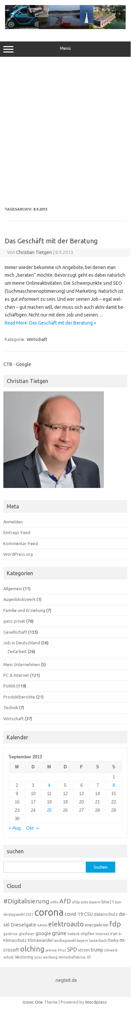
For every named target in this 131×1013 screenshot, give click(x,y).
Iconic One (33, 1002)
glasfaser (27, 934)
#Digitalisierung (26, 901)
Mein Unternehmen (21, 664)
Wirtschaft (37, 339)
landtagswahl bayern (71, 940)
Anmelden (13, 521)
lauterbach (98, 940)
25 (49, 810)
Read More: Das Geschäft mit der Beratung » (50, 323)
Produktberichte (19, 696)
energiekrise (96, 924)
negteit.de (66, 980)
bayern (95, 902)
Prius (62, 950)
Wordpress (96, 1002)
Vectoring (24, 957)
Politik (9, 685)
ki (120, 934)
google (43, 933)
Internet (102, 934)
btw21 (108, 901)
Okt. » (32, 828)
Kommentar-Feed (20, 543)
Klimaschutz (15, 940)
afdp (76, 902)
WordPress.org (18, 554)
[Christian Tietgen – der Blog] (65, 27)
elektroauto (66, 924)
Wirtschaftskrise (72, 957)
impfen (87, 933)
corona (49, 912)
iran (114, 933)
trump (97, 950)
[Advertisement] (65, 132)
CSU (88, 914)
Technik (10, 707)
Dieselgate (23, 924)
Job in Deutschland (21, 642)
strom (84, 949)
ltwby (113, 940)
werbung (50, 957)
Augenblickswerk (19, 599)
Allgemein (12, 588)
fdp (115, 924)
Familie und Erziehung (24, 610)
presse (51, 950)
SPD (72, 949)
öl (88, 957)
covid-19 (74, 914)
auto (84, 902)
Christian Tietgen (34, 252)
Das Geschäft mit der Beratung (51, 241)
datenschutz (106, 914)
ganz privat (14, 621)
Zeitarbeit (17, 651)
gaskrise (10, 934)
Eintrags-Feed (16, 532)
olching (32, 949)
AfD (65, 901)
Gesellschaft (15, 632)
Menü (65, 48)
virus (38, 957)
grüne (59, 933)
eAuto (42, 925)
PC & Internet (16, 675)
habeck (74, 934)
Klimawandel (40, 940)
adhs (54, 902)
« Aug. (15, 828)
